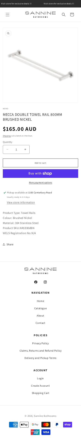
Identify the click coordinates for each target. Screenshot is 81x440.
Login (40, 378)
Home (40, 301)
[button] (7, 14)
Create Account (40, 385)
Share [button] (10, 244)
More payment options (40, 182)
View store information (21, 202)
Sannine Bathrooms (45, 416)
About (40, 315)
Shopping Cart (40, 393)
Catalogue (40, 308)
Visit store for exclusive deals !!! (59, 3)
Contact (40, 323)
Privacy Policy (40, 343)
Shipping (7, 136)
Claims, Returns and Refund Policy (41, 350)
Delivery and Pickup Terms (40, 358)
